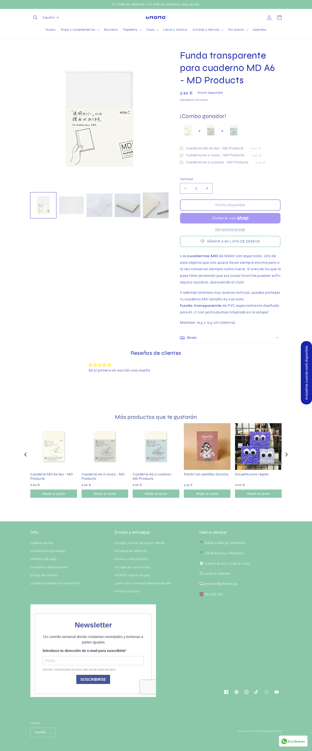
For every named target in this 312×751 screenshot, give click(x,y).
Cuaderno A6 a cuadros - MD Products (217, 162)
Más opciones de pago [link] (230, 229)
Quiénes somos (41, 543)
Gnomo (251, 731)
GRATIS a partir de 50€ (132, 575)
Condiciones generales (47, 551)
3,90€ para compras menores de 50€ (143, 583)
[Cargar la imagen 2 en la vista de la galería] (71, 205)
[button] (35, 18)
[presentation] (25, 454)
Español (40, 732)
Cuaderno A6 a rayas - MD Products (215, 155)
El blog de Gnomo (43, 575)
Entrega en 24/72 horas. (133, 567)
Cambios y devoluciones (48, 567)
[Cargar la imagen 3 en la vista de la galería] (99, 205)
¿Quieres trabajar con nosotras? (55, 583)
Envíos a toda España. (131, 559)
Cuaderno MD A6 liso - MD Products (215, 148)
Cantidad (186, 179)
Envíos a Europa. (127, 591)
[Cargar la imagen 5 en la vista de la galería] (156, 205)
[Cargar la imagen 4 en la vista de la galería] (127, 205)
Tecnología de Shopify (269, 731)
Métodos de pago (43, 559)
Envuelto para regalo (252, 474)
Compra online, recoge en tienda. (140, 543)
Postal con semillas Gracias (206, 474)
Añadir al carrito (53, 493)
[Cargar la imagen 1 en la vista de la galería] (43, 205)
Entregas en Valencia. (131, 551)
